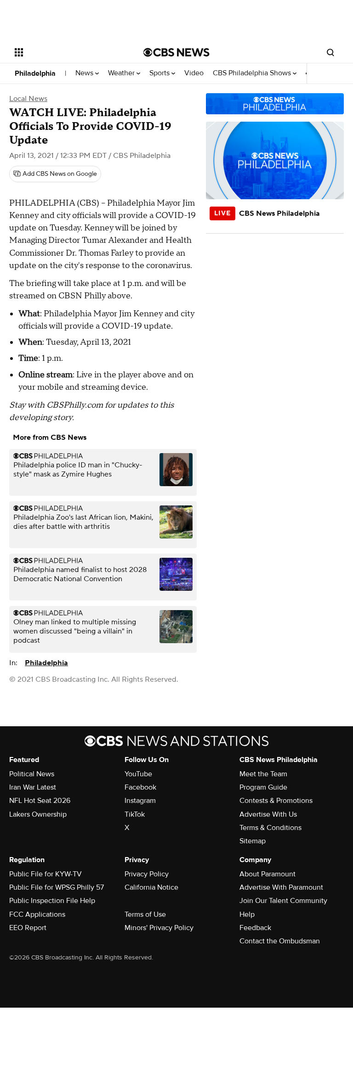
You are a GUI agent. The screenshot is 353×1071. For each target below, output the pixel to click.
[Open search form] (330, 52)
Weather (122, 73)
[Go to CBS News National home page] (176, 52)
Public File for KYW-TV (45, 874)
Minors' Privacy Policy (159, 927)
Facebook (140, 787)
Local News (28, 98)
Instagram (140, 800)
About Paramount (267, 874)
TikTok (135, 814)
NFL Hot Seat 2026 (39, 800)
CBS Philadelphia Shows (253, 73)
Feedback (255, 927)
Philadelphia (35, 73)
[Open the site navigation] (69, 52)
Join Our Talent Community (283, 900)
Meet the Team (263, 774)
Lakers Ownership (38, 814)
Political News (31, 774)
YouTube (138, 774)
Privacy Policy (147, 874)
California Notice (151, 887)
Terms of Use (145, 914)
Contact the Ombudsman (279, 941)
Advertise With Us (268, 814)
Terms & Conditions (270, 827)
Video (194, 73)
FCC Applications (37, 914)
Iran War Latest (32, 787)
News (85, 73)
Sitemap (252, 841)
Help (247, 914)
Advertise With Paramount (281, 887)
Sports (160, 73)
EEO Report (27, 927)
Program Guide (263, 787)
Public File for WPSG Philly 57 (56, 887)
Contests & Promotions (276, 800)
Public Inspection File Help (52, 900)
